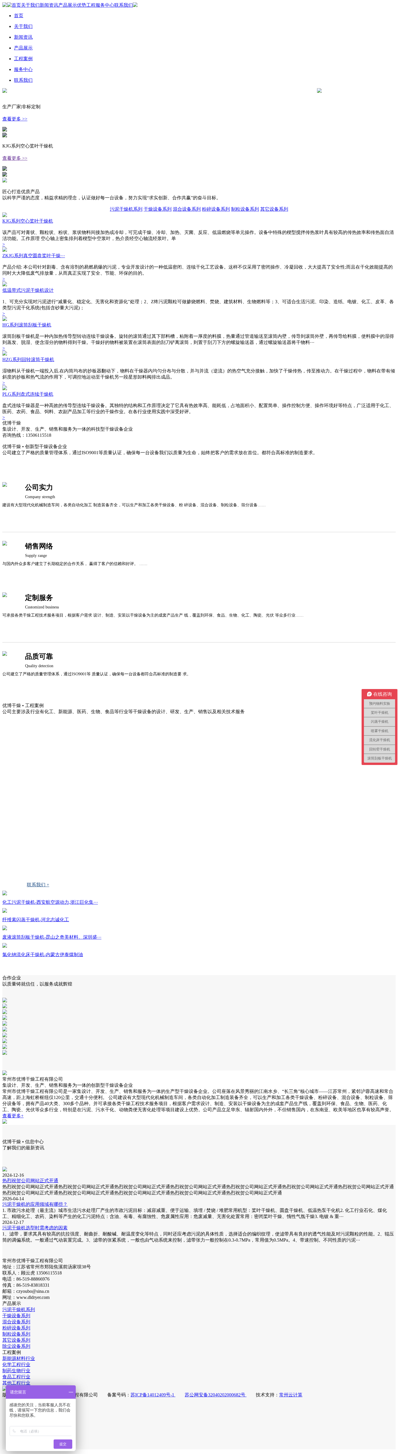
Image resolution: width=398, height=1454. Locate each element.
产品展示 (67, 5)
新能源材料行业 (33, 779)
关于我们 (30, 5)
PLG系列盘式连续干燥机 (27, 394)
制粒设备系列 (245, 209)
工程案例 (23, 58)
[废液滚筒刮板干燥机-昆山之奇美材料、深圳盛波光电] (4, 928)
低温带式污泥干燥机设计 (28, 290)
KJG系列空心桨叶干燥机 (27, 221)
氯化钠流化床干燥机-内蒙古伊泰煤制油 (42, 954)
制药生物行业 (31, 820)
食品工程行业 (31, 841)
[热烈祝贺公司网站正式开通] (4, 1169)
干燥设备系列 (158, 209)
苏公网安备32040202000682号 (215, 1394)
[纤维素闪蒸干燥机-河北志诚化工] (4, 911)
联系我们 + (38, 884)
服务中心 (105, 5)
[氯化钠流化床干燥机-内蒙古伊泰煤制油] (4, 946)
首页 (16, 5)
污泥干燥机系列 (126, 209)
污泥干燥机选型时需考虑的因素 (35, 1227)
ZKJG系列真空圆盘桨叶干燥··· (33, 255)
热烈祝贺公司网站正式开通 (30, 1180)
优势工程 (86, 5)
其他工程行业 (31, 861)
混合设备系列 (187, 209)
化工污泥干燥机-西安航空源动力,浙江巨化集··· (50, 902)
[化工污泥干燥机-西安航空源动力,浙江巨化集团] (4, 893)
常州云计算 (290, 1394)
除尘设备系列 (16, 1346)
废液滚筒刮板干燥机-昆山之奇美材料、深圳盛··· (51, 937)
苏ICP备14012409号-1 (153, 1394)
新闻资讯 (49, 5)
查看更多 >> (14, 118)
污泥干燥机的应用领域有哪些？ (35, 1204)
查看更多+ (13, 1115)
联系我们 (123, 5)
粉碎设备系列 (216, 209)
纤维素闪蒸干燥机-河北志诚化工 (35, 919)
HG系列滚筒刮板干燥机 (26, 324)
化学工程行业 (31, 800)
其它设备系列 (274, 209)
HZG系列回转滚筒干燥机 (28, 359)
